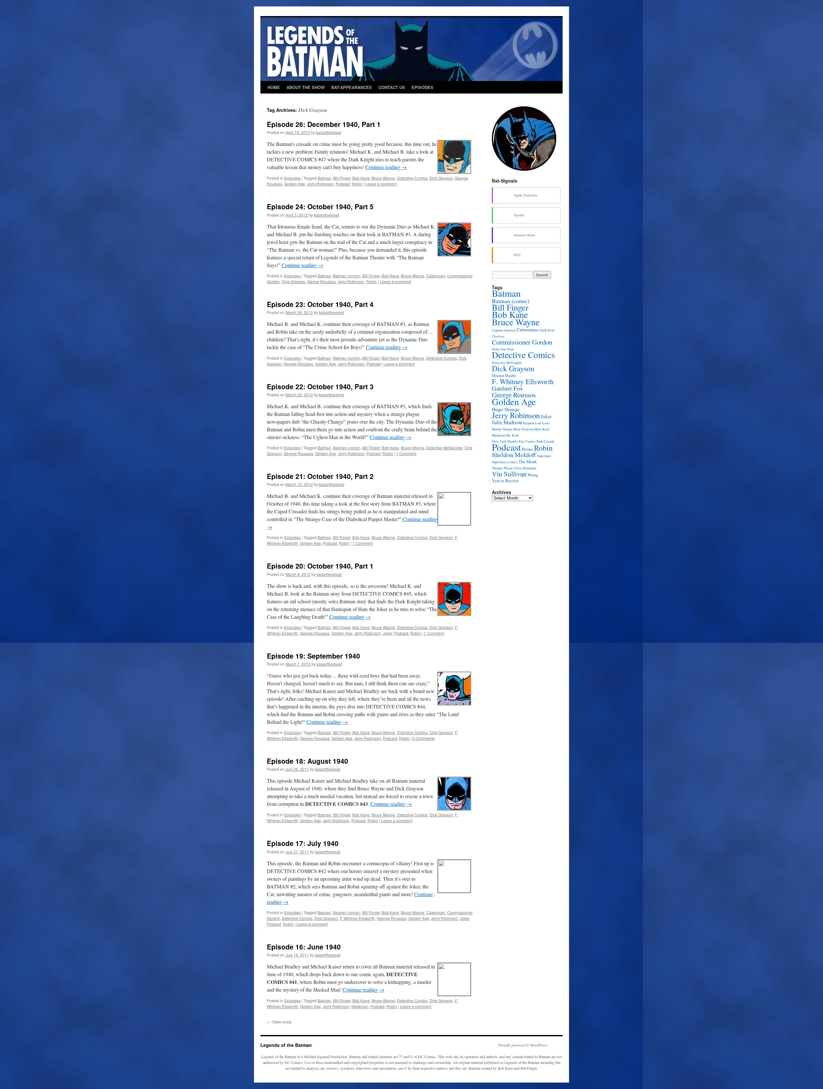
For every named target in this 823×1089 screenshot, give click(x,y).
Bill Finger (341, 178)
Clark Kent (546, 330)
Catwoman (435, 275)
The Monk (528, 461)
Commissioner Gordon (522, 342)
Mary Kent (541, 429)
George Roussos (298, 363)
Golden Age (294, 183)
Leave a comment (380, 183)
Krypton (528, 423)
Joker (387, 633)
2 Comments (423, 738)
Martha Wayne (502, 429)
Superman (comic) (505, 462)
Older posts (279, 1021)
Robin (357, 183)
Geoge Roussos (321, 281)
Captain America (504, 330)
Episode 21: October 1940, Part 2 (320, 476)
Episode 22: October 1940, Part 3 (320, 386)
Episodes (422, 87)
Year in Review (505, 480)
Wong (533, 475)
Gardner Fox (507, 388)
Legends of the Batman (286, 1045)
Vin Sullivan (509, 473)
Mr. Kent (512, 435)
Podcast (343, 183)
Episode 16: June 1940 (304, 946)
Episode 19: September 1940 (313, 656)
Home (273, 87)
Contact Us (391, 87)
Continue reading (386, 167)
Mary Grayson (523, 429)
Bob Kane (361, 178)
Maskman (359, 1006)
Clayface (498, 336)
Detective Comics (412, 178)
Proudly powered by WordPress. (523, 1045)
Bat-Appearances (351, 87)
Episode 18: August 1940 (307, 761)
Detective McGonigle (444, 447)
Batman (324, 178)
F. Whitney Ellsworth (357, 918)
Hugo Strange (506, 409)
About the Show (305, 87)
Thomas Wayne (502, 468)
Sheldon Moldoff (514, 454)
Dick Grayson (441, 178)
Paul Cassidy (545, 441)
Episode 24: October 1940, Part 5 (320, 206)
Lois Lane (542, 423)
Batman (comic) (346, 275)
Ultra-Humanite (525, 468)
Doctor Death (504, 375)
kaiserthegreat (328, 132)
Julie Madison (507, 422)
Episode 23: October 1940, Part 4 (320, 304)
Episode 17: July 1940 (303, 843)
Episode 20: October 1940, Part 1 (320, 566)
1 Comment (406, 453)
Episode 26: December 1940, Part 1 (324, 124)
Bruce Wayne (383, 178)
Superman (544, 456)
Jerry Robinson (320, 183)
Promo (527, 449)
